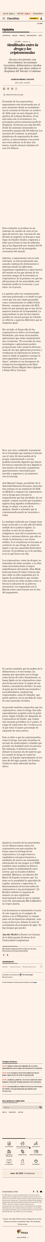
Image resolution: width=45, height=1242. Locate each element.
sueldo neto (36, 1146)
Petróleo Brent (38, 14)
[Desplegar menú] (4, 18)
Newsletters (37, 1221)
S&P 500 (20, 14)
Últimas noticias (9, 1062)
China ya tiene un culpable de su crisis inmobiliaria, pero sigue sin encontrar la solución (22, 1067)
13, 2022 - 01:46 (22, 83)
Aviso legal (12, 1219)
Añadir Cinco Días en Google (14, 95)
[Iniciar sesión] (41, 18)
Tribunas (22, 35)
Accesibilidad (22, 1221)
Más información (7, 977)
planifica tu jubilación (9, 1155)
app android (36, 1164)
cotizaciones (9, 1164)
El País (40, 23)
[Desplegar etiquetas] (41, 966)
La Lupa (17, 41)
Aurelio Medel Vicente (22, 79)
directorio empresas (36, 1154)
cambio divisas (22, 1154)
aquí (35, 982)
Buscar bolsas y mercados (13, 1101)
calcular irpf (9, 1146)
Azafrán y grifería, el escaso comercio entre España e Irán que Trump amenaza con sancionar (22, 1081)
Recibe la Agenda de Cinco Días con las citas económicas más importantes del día (19, 950)
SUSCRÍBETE (34, 18)
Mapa (28, 1221)
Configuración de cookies (33, 1219)
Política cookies (21, 1219)
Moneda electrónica (29, 967)
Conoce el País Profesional (22, 1173)
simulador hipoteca (22, 1146)
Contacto (5, 1219)
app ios (22, 1164)
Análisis (14, 35)
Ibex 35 (5, 14)
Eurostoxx (12, 1112)
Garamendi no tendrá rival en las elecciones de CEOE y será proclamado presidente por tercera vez (22, 1089)
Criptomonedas (15, 967)
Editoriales (6, 35)
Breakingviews (31, 35)
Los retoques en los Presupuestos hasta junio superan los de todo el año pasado (20, 1074)
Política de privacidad (10, 1221)
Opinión (8, 29)
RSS (31, 1221)
